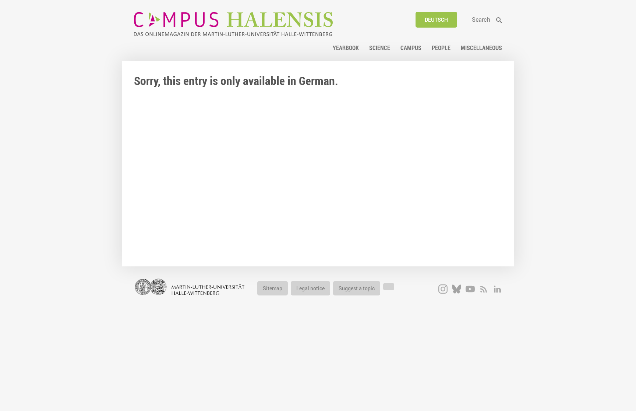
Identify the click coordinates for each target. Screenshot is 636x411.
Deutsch (436, 19)
